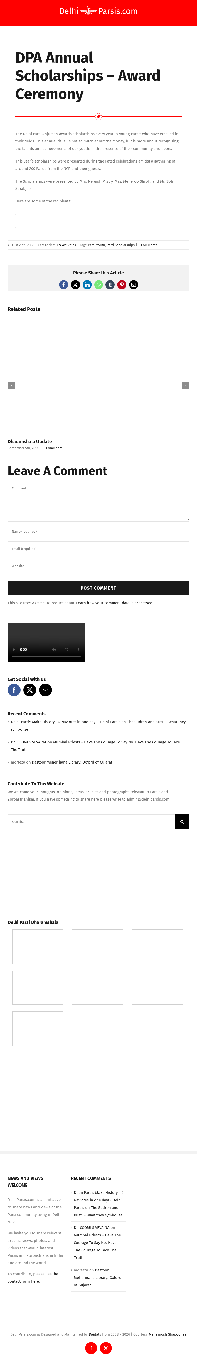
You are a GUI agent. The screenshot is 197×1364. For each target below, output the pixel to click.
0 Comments (148, 245)
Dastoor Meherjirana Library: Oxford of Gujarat (72, 762)
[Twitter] (29, 690)
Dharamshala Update (30, 441)
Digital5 (95, 1334)
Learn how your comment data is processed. (114, 602)
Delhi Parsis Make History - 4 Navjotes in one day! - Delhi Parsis (65, 722)
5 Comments (53, 448)
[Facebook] (14, 690)
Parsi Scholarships (121, 245)
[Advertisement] (46, 873)
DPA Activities (66, 245)
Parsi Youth (96, 245)
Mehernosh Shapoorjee (168, 1334)
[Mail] (45, 690)
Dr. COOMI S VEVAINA (28, 742)
